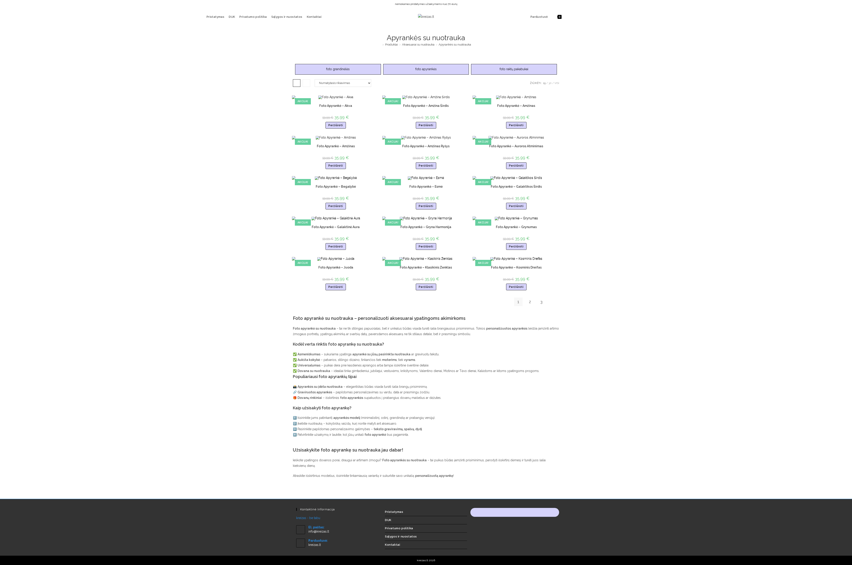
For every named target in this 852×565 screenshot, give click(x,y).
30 (550, 83)
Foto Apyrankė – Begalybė (336, 186)
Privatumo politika (399, 528)
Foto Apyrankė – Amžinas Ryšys (426, 146)
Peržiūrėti (335, 125)
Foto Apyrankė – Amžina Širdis (426, 105)
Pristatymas (394, 511)
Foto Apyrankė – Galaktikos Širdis (516, 186)
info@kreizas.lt (318, 531)
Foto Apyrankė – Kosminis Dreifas (516, 267)
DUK (388, 520)
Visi (556, 83)
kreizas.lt (314, 545)
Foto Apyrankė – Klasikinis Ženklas (426, 267)
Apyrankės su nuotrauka (455, 44)
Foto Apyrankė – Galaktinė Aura (336, 227)
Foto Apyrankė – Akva (335, 105)
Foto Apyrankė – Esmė (426, 186)
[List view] (306, 83)
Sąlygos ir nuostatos (401, 536)
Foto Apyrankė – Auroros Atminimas (516, 146)
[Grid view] (296, 83)
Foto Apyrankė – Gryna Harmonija (425, 227)
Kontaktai (392, 544)
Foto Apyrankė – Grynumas (516, 227)
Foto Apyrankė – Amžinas (516, 105)
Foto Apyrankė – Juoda (335, 267)
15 (544, 83)
